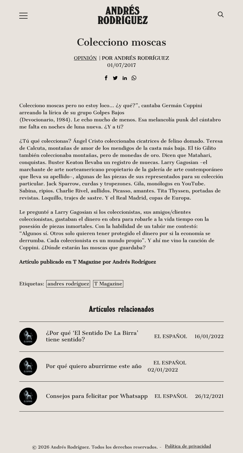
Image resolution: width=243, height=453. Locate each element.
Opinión (85, 58)
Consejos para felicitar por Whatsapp (97, 396)
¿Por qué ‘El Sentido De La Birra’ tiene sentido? (92, 336)
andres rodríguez (68, 284)
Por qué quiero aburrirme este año (93, 366)
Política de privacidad (188, 446)
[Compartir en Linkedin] (124, 78)
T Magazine (108, 284)
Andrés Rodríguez (122, 15)
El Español (171, 336)
